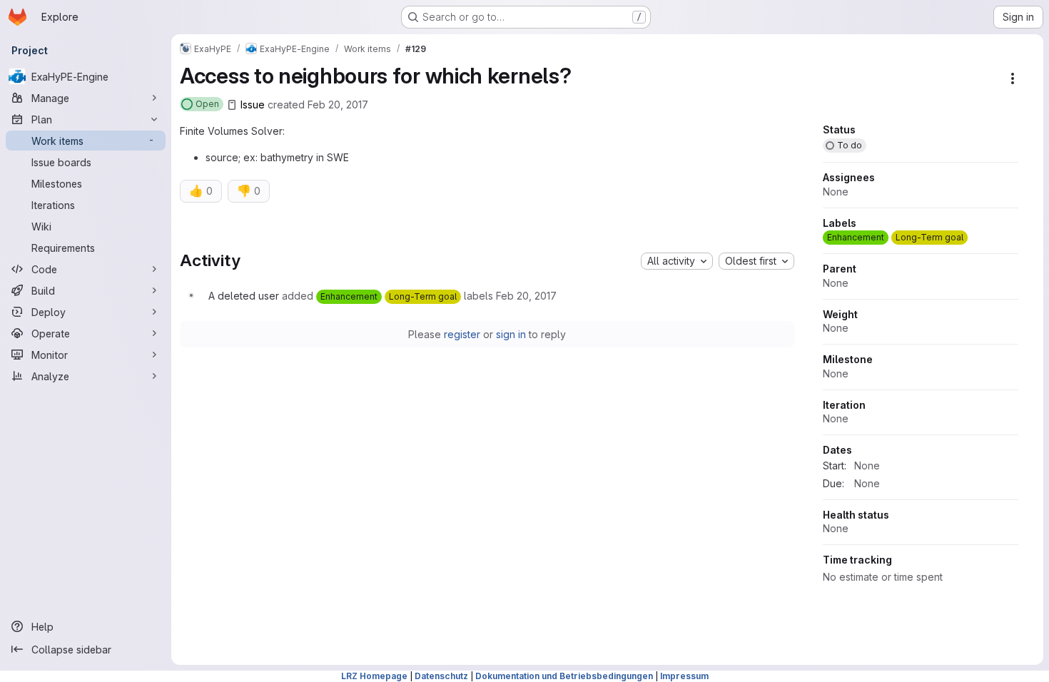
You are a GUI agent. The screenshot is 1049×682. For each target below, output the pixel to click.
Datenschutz (441, 676)
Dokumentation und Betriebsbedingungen (564, 676)
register (462, 334)
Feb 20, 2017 (338, 104)
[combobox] (677, 261)
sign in (511, 334)
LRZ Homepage (374, 676)
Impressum (684, 676)
